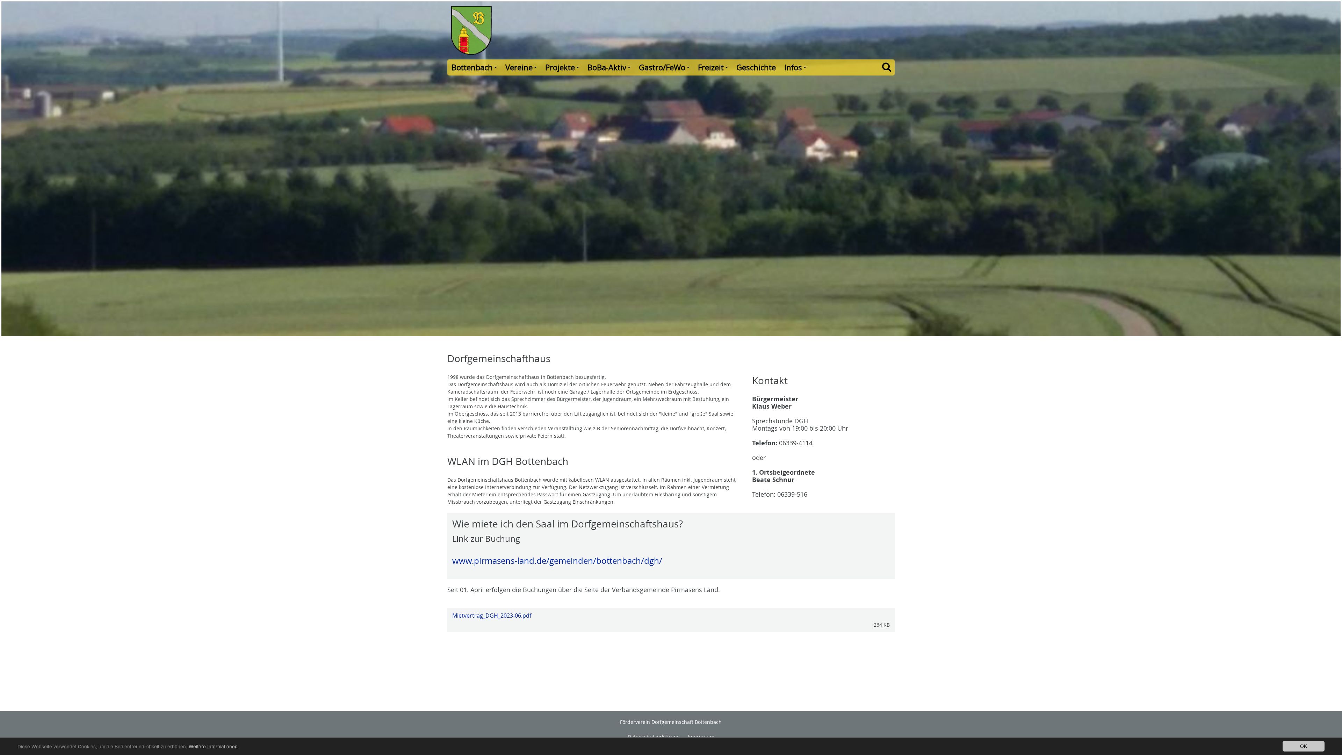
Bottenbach (475, 69)
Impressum (701, 736)
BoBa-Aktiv (610, 69)
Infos (796, 69)
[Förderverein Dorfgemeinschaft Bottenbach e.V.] (556, 29)
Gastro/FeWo (665, 69)
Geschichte (756, 67)
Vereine (522, 69)
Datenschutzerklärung (654, 736)
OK (1303, 745)
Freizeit (714, 69)
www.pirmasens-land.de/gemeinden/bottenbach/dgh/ (557, 560)
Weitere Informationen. (214, 746)
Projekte (563, 69)
